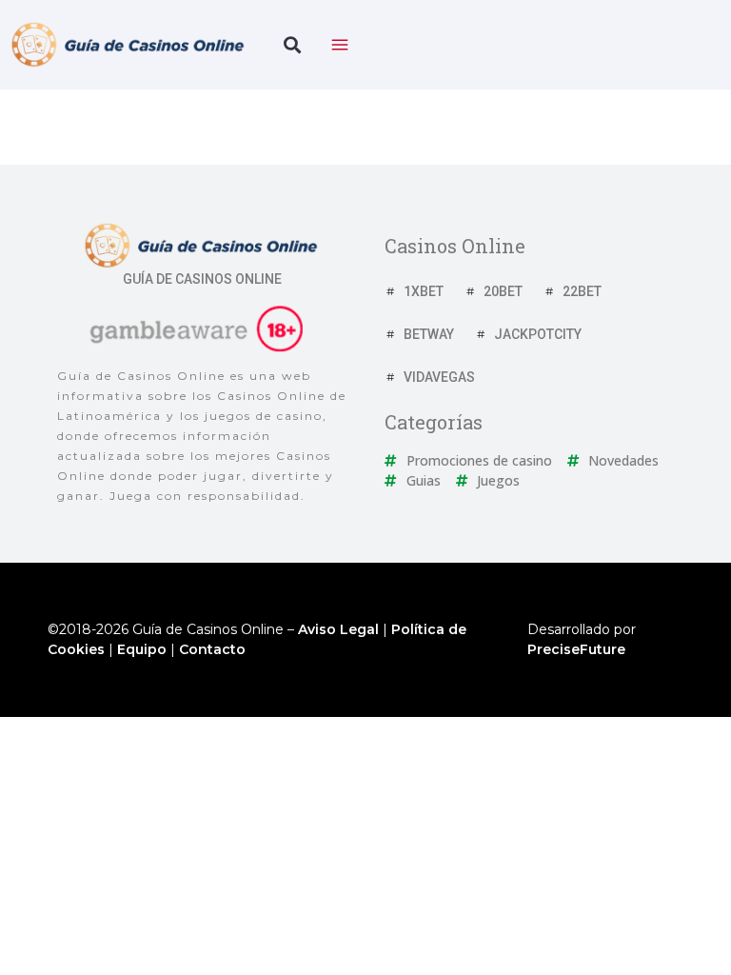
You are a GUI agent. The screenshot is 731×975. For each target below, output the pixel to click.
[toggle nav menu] (339, 44)
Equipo (142, 649)
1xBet (424, 291)
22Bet (582, 291)
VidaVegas (439, 377)
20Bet (503, 291)
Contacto (212, 649)
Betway (429, 334)
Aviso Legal (338, 629)
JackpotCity (538, 334)
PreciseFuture (576, 649)
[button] (291, 45)
